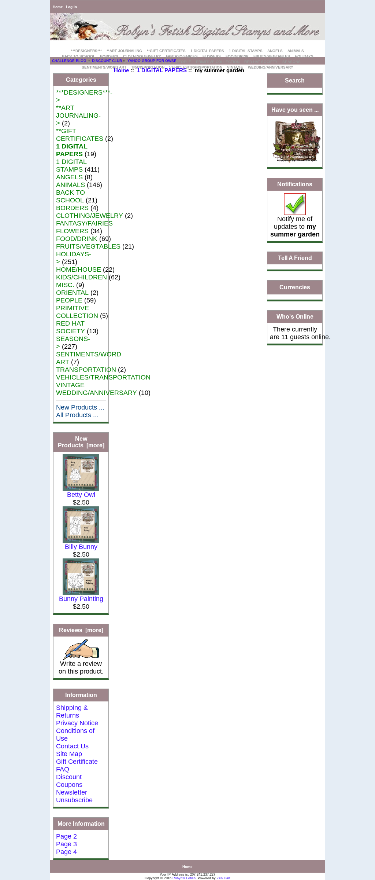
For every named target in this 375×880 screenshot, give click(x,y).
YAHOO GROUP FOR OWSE (152, 61)
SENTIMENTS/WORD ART (104, 67)
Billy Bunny (81, 546)
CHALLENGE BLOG (69, 61)
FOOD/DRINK (237, 56)
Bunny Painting (81, 598)
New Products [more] (81, 442)
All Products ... (77, 415)
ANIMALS (295, 51)
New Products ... (80, 407)
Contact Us (72, 746)
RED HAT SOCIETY (261, 62)
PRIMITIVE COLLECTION (218, 62)
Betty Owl (81, 494)
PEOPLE (183, 62)
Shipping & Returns (72, 711)
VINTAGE (70, 385)
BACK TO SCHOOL (78, 56)
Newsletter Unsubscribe (74, 796)
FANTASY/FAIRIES (182, 56)
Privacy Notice (77, 723)
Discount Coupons (69, 780)
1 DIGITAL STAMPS (246, 51)
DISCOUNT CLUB (107, 61)
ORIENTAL (72, 292)
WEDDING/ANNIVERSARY (270, 67)
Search (295, 80)
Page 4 (66, 851)
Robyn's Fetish (184, 878)
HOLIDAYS (304, 56)
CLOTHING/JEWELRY (142, 56)
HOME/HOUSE (78, 269)
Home (58, 7)
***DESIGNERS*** (86, 51)
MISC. (65, 285)
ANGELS (275, 51)
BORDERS (109, 56)
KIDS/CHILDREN (81, 277)
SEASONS (291, 62)
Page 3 (66, 844)
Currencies (294, 287)
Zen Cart (223, 878)
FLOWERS (212, 56)
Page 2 (66, 836)
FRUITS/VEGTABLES (271, 56)
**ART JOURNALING (124, 51)
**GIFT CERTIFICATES (166, 51)
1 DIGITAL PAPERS (162, 70)
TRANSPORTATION (86, 369)
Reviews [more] (81, 630)
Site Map (69, 754)
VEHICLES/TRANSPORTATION (103, 377)
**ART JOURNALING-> (78, 115)
